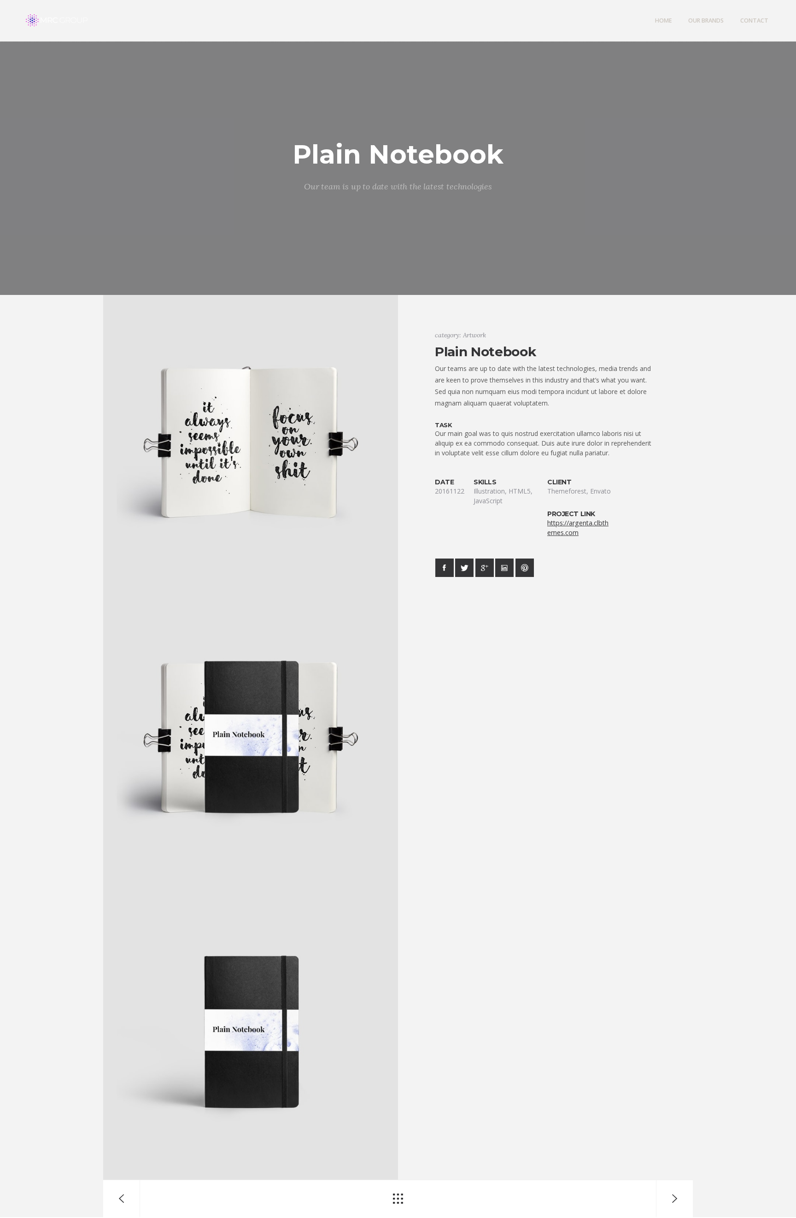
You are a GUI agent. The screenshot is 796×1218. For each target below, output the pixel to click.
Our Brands (706, 20)
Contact (754, 20)
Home (663, 20)
